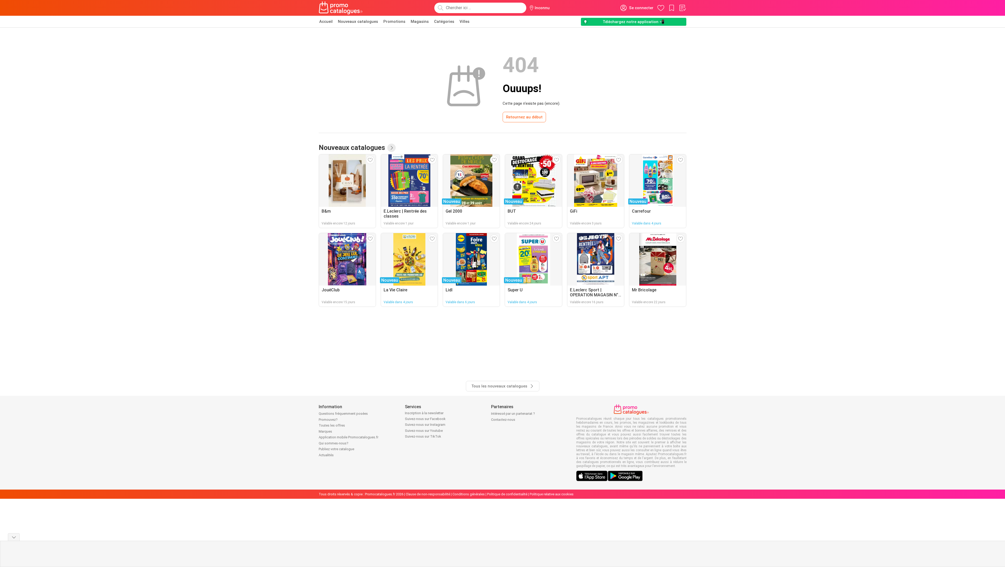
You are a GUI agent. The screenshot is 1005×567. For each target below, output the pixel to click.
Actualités (326, 455)
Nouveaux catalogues (358, 21)
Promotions (394, 21)
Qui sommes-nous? (333, 443)
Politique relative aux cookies (552, 494)
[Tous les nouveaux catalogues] (391, 148)
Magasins (420, 21)
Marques (325, 431)
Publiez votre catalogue (336, 449)
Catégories (444, 21)
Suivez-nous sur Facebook (425, 419)
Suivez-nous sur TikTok (423, 436)
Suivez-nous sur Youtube (424, 431)
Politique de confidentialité (507, 494)
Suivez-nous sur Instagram (425, 425)
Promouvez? (328, 420)
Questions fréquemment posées (343, 414)
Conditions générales (468, 494)
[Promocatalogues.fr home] (341, 7)
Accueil (326, 21)
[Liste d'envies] (682, 8)
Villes (465, 21)
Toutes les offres (332, 425)
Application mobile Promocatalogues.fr (348, 437)
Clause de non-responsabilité (428, 494)
